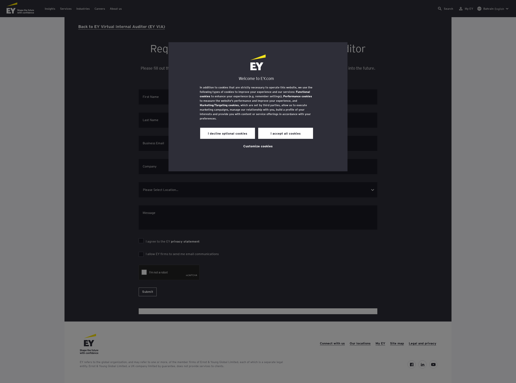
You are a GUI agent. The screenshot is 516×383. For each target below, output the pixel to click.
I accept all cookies (285, 133)
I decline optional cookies (227, 133)
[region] (258, 106)
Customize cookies (258, 146)
